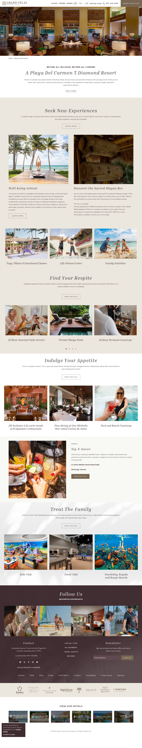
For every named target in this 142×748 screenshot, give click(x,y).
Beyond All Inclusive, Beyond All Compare (71, 67)
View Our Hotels (71, 706)
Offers (62, 3)
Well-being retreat (23, 188)
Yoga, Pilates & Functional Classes (26, 263)
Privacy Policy (106, 675)
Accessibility (91, 675)
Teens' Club (71, 574)
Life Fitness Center (71, 263)
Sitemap (120, 675)
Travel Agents (71, 652)
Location (77, 675)
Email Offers (63, 675)
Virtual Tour (95, 3)
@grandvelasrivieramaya (71, 599)
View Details (71, 297)
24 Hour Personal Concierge (115, 340)
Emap (50, 675)
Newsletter (113, 643)
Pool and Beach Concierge (116, 425)
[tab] (66, 348)
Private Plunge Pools (71, 340)
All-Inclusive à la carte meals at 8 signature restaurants (26, 427)
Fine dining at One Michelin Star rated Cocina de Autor (71, 427)
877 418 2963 (32, 656)
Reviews (71, 656)
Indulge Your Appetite (71, 360)
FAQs (32, 675)
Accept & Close (9, 734)
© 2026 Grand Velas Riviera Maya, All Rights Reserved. (71, 731)
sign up (127, 658)
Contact (28, 643)
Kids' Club (26, 574)
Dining (70, 3)
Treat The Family (71, 509)
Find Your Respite (71, 277)
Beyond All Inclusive (21, 58)
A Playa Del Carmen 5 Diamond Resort (71, 72)
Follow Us (71, 594)
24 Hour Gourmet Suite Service (26, 340)
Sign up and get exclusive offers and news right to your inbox (113, 649)
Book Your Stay (131, 3)
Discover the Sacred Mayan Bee (98, 188)
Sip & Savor (81, 449)
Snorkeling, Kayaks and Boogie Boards (116, 576)
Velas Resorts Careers (28, 667)
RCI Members (71, 647)
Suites (54, 3)
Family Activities (115, 263)
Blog (41, 675)
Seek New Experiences (71, 110)
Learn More (72, 127)
